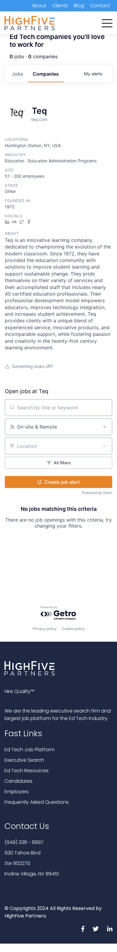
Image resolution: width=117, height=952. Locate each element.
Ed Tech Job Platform (29, 749)
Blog (79, 5)
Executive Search (24, 760)
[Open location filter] (104, 446)
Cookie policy (73, 628)
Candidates (18, 781)
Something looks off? (32, 366)
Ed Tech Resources (26, 770)
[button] (107, 21)
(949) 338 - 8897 (24, 842)
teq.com (39, 119)
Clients (60, 5)
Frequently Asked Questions (36, 802)
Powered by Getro (97, 492)
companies (46, 74)
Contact (100, 5)
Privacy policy (45, 628)
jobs (17, 74)
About (39, 5)
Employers (16, 791)
